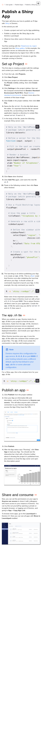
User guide (9, 5)
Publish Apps (19, 5)
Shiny (7, 23)
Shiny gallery (20, 48)
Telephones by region (29, 46)
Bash (33, 276)
